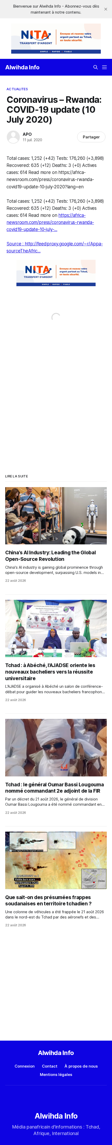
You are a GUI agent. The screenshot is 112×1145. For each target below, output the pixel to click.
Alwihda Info (22, 67)
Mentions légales (56, 1074)
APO (27, 134)
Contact (49, 1066)
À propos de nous (81, 1066)
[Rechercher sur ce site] (95, 67)
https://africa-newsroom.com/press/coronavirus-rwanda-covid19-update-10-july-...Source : (50, 229)
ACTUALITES (17, 89)
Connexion (25, 1066)
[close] (106, 9)
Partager (91, 136)
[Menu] (104, 67)
